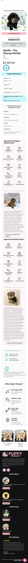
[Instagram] (8, 470)
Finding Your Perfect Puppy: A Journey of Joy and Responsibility (13, 485)
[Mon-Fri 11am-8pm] (25, 560)
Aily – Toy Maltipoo (7, 443)
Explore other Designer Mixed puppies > (12, 235)
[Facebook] (4, 470)
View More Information (7, 447)
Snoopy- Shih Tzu (6, 517)
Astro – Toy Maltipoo (20, 444)
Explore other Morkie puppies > (15, 343)
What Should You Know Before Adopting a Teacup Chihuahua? (13, 500)
